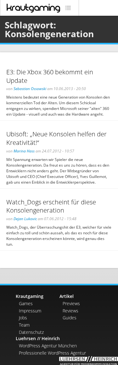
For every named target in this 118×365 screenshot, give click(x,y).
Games (26, 303)
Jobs (23, 318)
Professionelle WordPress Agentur (52, 353)
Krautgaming (29, 296)
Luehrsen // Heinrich (38, 338)
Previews (71, 303)
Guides (69, 318)
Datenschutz (31, 332)
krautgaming (33, 8)
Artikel (66, 296)
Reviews (70, 311)
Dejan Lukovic (25, 218)
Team (24, 325)
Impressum (30, 311)
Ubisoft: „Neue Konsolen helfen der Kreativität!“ (56, 138)
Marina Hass (24, 151)
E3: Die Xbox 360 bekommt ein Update (49, 76)
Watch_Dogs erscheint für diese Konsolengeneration (51, 206)
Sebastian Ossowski (30, 88)
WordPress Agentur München (48, 346)
